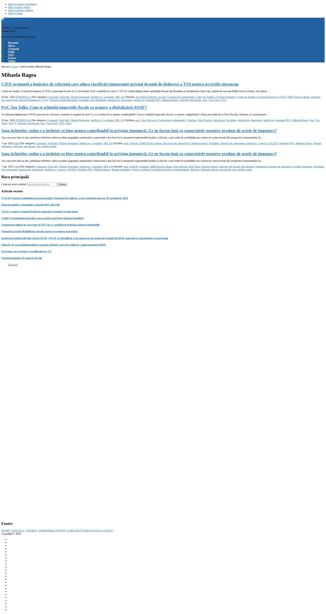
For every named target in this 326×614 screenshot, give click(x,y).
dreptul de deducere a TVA (33, 100)
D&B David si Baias (298, 97)
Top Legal (213, 100)
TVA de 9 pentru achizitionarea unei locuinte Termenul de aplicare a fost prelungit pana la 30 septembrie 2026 (64, 198)
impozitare (126, 100)
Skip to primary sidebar (20, 10)
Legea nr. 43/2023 (268, 143)
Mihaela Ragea (170, 100)
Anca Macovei (149, 120)
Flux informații (98, 100)
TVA (223, 100)
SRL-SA (120, 97)
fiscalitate (84, 100)
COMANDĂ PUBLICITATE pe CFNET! (90, 530)
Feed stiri (64, 97)
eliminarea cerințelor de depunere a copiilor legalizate (284, 166)
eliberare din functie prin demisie (236, 166)
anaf (137, 120)
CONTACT (17, 530)
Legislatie (109, 97)
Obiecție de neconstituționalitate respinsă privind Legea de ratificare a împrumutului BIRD (53, 244)
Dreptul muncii (199, 143)
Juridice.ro (96, 97)
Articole (133, 143)
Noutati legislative (121, 169)
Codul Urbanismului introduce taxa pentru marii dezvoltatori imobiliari (42, 218)
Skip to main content (19, 7)
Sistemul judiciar (209, 169)
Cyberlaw (191, 120)
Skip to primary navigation (22, 4)
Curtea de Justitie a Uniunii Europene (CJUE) (261, 97)
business (143, 166)
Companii (53, 97)
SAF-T (12, 123)
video (68, 123)
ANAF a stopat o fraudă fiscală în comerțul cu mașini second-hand (39, 211)
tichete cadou (49, 146)
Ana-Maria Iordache (146, 97)
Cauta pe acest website (13, 184)
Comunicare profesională (180, 97)
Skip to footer (15, 13)
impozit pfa (113, 100)
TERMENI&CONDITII (52, 530)
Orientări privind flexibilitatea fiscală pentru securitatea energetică (39, 231)
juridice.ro (138, 100)
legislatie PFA (153, 100)
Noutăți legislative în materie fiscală (21, 258)
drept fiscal (12, 100)
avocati (162, 97)
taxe (205, 100)
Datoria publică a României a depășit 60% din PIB (30, 204)
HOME (5, 530)
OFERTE (31, 530)
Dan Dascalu (205, 120)
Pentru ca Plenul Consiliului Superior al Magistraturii (160, 169)
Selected (183, 100)
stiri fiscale (195, 100)
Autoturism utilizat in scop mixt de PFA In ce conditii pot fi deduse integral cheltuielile (50, 224)
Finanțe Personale (80, 97)
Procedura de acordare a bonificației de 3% (26, 251)
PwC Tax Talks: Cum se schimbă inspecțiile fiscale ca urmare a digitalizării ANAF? (74, 107)
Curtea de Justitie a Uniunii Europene (215, 97)
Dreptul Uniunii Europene (63, 100)
